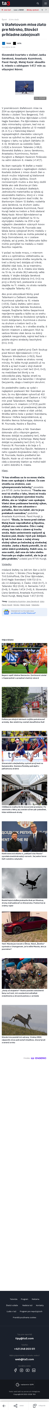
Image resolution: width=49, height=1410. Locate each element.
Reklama (35, 1299)
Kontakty (40, 1305)
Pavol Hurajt (7, 605)
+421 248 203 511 (24, 1348)
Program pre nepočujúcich (31, 1311)
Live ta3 (7, 10)
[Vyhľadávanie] (38, 3)
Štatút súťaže (12, 1305)
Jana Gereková (32, 601)
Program (24, 1299)
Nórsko (16, 605)
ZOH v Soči (14, 19)
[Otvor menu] (45, 3)
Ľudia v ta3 (11, 1311)
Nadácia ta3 (27, 1305)
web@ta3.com (24, 1359)
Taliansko (35, 605)
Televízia (13, 1299)
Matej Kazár (25, 605)
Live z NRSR (19, 10)
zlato (42, 601)
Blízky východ (33, 10)
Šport (4, 19)
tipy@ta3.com (24, 1338)
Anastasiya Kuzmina (17, 601)
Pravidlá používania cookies (24, 1317)
